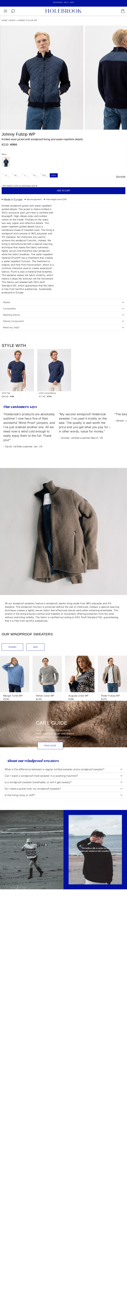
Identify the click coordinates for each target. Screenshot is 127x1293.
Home (4, 20)
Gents (12, 20)
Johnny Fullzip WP (27, 20)
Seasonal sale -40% (63, 2)
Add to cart (63, 191)
